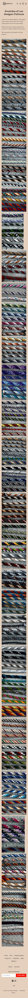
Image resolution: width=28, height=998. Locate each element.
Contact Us (8, 958)
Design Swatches (19, 955)
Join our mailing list (14, 971)
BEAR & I (14, 961)
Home (6, 955)
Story (11, 955)
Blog (22, 958)
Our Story (17, 967)
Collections (16, 958)
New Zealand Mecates (12, 990)
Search (10, 967)
